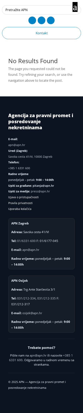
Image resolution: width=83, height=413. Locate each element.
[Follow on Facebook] (32, 20)
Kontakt (42, 33)
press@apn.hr (40, 191)
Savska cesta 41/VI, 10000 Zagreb (30, 157)
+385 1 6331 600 (19, 168)
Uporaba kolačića (19, 209)
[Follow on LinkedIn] (51, 20)
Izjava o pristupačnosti (23, 197)
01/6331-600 (26, 241)
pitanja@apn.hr (43, 186)
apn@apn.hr (16, 145)
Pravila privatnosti (20, 203)
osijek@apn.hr (32, 313)
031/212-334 (26, 298)
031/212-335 (46, 298)
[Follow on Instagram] (41, 20)
